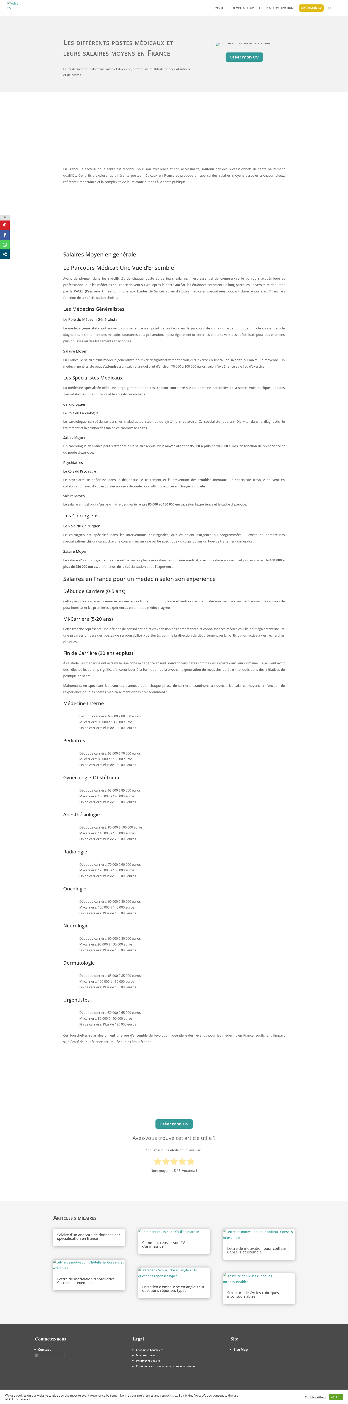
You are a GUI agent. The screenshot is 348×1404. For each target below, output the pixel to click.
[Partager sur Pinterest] (5, 225)
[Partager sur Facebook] (5, 235)
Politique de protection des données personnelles (165, 1366)
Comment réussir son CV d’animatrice (163, 1244)
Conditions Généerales (149, 1350)
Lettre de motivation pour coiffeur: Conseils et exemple (257, 1250)
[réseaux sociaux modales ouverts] (5, 254)
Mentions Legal (145, 1355)
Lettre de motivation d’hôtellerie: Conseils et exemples (85, 1281)
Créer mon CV (244, 57)
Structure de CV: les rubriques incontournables (253, 1294)
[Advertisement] (174, 136)
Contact (44, 1349)
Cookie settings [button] (315, 1397)
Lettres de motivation (276, 8)
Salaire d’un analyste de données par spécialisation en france (88, 1236)
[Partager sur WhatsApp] (5, 244)
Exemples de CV (242, 8)
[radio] (157, 1162)
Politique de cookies (148, 1361)
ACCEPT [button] (336, 1397)
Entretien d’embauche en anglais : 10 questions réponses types (173, 1288)
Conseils (218, 8)
